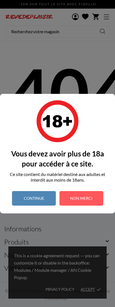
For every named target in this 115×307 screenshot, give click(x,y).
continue (34, 198)
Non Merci (81, 198)
